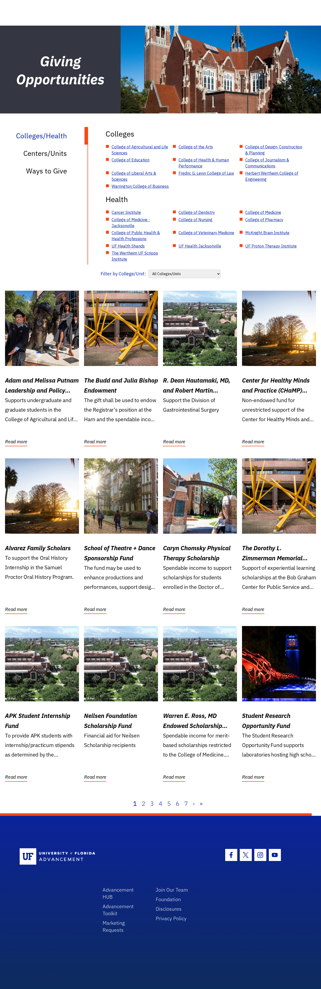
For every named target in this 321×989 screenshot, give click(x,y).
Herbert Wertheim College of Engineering (271, 176)
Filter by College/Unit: (123, 274)
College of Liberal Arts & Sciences (134, 176)
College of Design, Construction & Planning (273, 149)
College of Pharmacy (264, 219)
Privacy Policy (171, 918)
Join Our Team (172, 889)
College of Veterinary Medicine (206, 232)
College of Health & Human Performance (204, 162)
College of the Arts (196, 146)
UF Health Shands (128, 246)
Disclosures (169, 908)
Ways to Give (46, 170)
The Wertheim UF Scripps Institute (135, 256)
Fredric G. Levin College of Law (206, 173)
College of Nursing (195, 219)
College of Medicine (263, 212)
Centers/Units (45, 153)
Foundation (168, 899)
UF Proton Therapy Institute (271, 246)
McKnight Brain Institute (267, 232)
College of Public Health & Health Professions (136, 235)
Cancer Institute (126, 212)
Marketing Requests (114, 926)
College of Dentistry (197, 212)
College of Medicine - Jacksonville (131, 222)
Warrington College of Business (140, 186)
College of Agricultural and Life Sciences (140, 149)
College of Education (130, 159)
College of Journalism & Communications (267, 162)
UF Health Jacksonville (200, 246)
